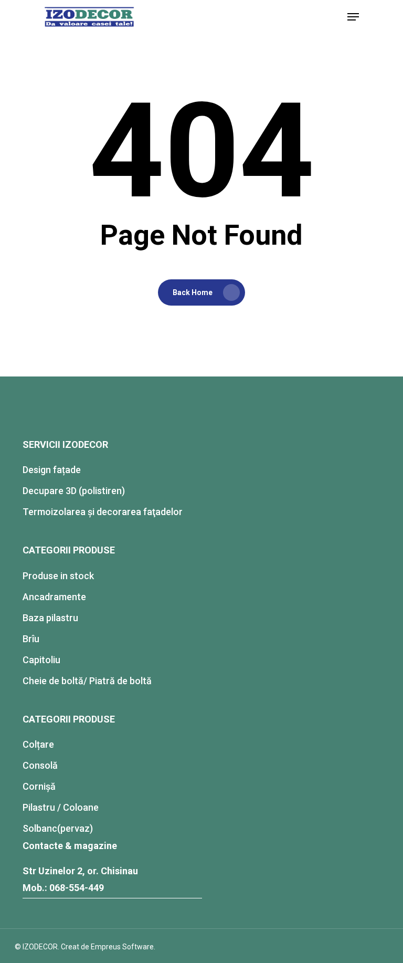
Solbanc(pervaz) (58, 828)
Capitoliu (41, 659)
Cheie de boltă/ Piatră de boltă (87, 680)
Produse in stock (58, 575)
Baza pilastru (50, 617)
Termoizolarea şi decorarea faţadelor (103, 511)
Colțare (38, 744)
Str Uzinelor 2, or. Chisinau (80, 870)
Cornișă (39, 786)
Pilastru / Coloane (61, 807)
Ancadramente (54, 596)
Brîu (31, 638)
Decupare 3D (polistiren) (74, 490)
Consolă (40, 765)
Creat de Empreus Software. (108, 947)
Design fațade (52, 469)
